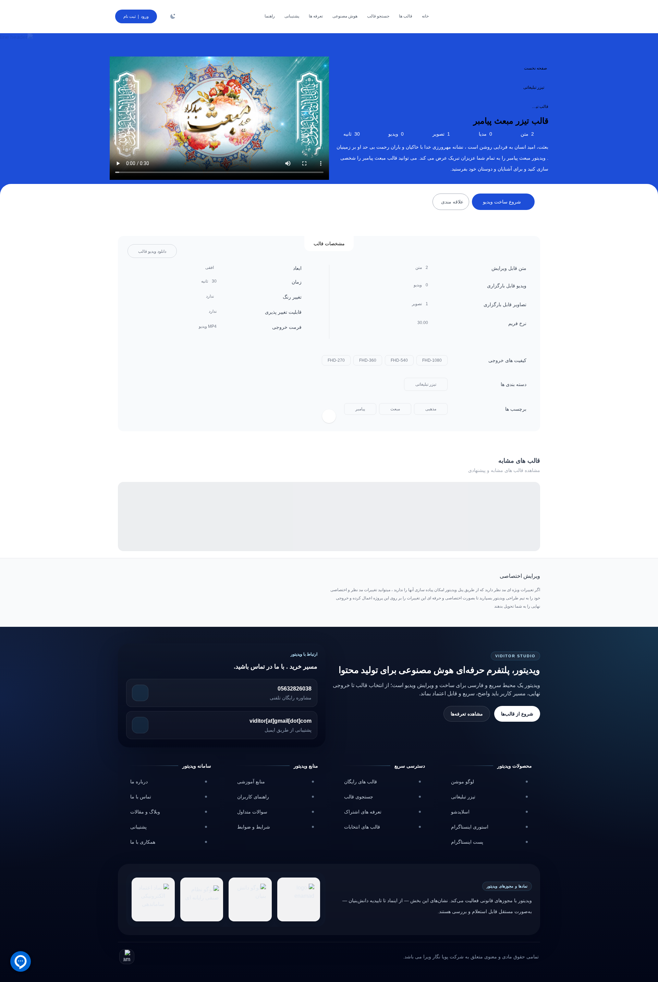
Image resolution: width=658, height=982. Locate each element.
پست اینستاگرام (467, 842)
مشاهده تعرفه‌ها (467, 714)
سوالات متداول (252, 812)
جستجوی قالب (358, 796)
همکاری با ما (142, 842)
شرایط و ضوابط (253, 827)
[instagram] (126, 956)
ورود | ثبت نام (136, 16)
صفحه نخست (535, 68)
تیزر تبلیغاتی (533, 87)
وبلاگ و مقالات (145, 812)
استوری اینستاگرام (469, 827)
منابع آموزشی (251, 781)
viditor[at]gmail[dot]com (280, 721)
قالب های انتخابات (362, 827)
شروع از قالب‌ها (517, 714)
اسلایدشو (460, 812)
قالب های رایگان (360, 781)
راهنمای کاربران (253, 796)
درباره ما (139, 781)
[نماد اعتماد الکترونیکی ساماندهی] (153, 899)
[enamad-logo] (298, 899)
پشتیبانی (138, 827)
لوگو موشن (462, 781)
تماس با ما (140, 796)
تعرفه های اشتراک (362, 812)
